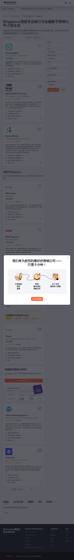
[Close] (68, 257)
